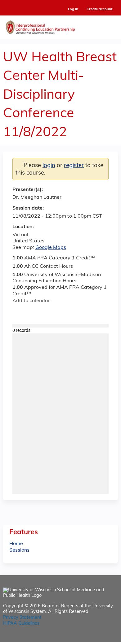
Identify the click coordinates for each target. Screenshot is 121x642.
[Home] (60, 25)
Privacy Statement (22, 617)
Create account (99, 9)
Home (16, 543)
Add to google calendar (18, 312)
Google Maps (50, 247)
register (74, 166)
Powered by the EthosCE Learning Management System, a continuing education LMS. (96, 637)
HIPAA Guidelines (21, 623)
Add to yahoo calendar (32, 312)
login (49, 166)
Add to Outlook (61, 312)
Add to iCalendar (46, 311)
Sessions (19, 550)
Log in (73, 9)
